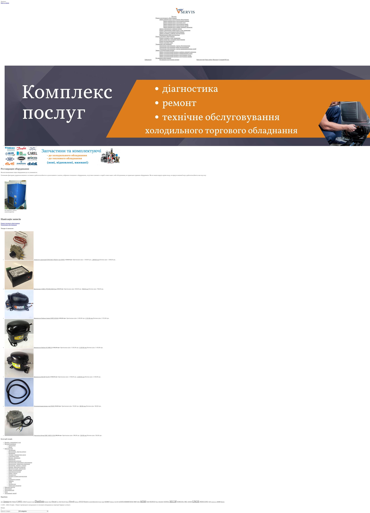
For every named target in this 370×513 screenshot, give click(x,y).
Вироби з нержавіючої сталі (13, 442)
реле (218, 502)
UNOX (195, 501)
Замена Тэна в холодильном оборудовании (171, 32)
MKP (135, 501)
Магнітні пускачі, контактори (17, 468)
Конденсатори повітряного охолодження (20, 462)
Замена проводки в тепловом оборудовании (172, 39)
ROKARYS (161, 501)
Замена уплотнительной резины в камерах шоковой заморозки (177, 52)
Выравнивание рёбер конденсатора (169, 35)
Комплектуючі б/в (10, 487)
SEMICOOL (180, 501)
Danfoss (39, 501)
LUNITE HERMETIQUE (126, 501)
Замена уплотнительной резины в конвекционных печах (175, 53)
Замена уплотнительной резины (165, 50)
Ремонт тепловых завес (166, 42)
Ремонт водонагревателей (166, 41)
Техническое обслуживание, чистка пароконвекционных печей (177, 49)
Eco (58, 501)
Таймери (11, 481)
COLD (24, 501)
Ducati (54, 502)
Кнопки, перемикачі (14, 458)
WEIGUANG (204, 502)
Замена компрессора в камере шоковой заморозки (177, 27)
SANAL (166, 502)
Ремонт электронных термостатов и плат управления (174, 30)
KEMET (107, 501)
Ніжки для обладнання (15, 470)
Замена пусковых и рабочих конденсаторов (172, 33)
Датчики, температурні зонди (17, 455)
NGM (148, 501)
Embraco (77, 501)
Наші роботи (209, 59)
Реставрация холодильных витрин (169, 59)
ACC (2, 501)
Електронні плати (13, 456)
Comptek (29, 501)
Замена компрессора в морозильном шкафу (175, 25)
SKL (185, 502)
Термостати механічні (14, 485)
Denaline (46, 501)
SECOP (173, 501)
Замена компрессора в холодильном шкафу (175, 24)
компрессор (214, 501)
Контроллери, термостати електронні (19, 464)
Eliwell (71, 502)
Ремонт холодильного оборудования (166, 18)
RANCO (152, 502)
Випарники (11, 453)
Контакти (215, 59)
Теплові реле (12, 484)
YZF (210, 501)
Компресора (11, 459)
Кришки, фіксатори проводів (16, 467)
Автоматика (11, 450)
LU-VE (116, 501)
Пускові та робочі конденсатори (17, 476)
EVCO (81, 502)
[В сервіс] (186, 13)
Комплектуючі (201, 59)
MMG (138, 501)
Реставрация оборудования (163, 58)
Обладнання (8, 488)
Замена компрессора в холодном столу (174, 22)
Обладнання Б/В (9, 490)
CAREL (19, 502)
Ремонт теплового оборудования (165, 36)
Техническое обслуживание (164, 44)
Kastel (103, 501)
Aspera (6, 501)
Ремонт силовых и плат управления (169, 38)
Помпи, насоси (12, 473)
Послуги (174, 16)
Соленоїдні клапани (14, 479)
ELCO (63, 501)
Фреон (10, 447)
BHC (10, 501)
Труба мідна (12, 445)
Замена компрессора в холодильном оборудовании (174, 19)
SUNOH (190, 501)
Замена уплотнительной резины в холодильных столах (175, 55)
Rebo (157, 501)
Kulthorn (112, 501)
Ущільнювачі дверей (10, 493)
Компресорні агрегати (14, 461)
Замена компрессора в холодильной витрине (176, 21)
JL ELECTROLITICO (93, 501)
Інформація (148, 59)
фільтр (222, 501)
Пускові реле (12, 475)
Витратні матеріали (10, 444)
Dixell (50, 501)
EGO (60, 501)
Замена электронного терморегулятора (170, 29)
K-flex (99, 501)
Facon (86, 502)
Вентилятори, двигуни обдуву (17, 451)
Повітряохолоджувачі (14, 472)
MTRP (143, 501)
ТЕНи (10, 482)
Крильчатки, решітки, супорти (17, 465)
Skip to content (5, 3)
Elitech (67, 501)
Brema (14, 501)
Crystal (32, 501)
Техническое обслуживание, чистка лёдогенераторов (174, 46)
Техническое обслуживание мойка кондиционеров (174, 47)
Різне (10, 478)
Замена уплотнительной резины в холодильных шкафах (175, 56)
